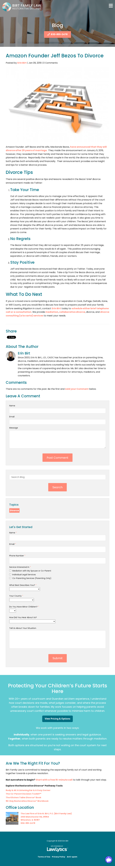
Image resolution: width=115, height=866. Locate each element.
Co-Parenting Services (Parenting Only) (31, 578)
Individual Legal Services (24, 574)
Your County (16, 595)
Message (13, 427)
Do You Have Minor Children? (24, 606)
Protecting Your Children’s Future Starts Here (57, 688)
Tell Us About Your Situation (22, 628)
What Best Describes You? (22, 585)
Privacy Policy (58, 857)
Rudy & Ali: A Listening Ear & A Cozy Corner (28, 790)
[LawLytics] (57, 849)
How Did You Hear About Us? (23, 617)
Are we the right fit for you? (33, 763)
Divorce (14, 510)
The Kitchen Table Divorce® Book (23, 797)
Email (11, 416)
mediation (51, 312)
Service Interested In (20, 567)
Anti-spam (72, 857)
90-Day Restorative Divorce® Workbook (27, 801)
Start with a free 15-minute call (54, 779)
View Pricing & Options (57, 718)
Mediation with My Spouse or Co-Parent (31, 570)
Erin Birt (22, 62)
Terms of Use (44, 857)
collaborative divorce (72, 312)
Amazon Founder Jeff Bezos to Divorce (55, 55)
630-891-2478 (59, 34)
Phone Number (17, 555)
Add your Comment (77, 389)
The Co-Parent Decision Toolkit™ (23, 793)
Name (12, 405)
